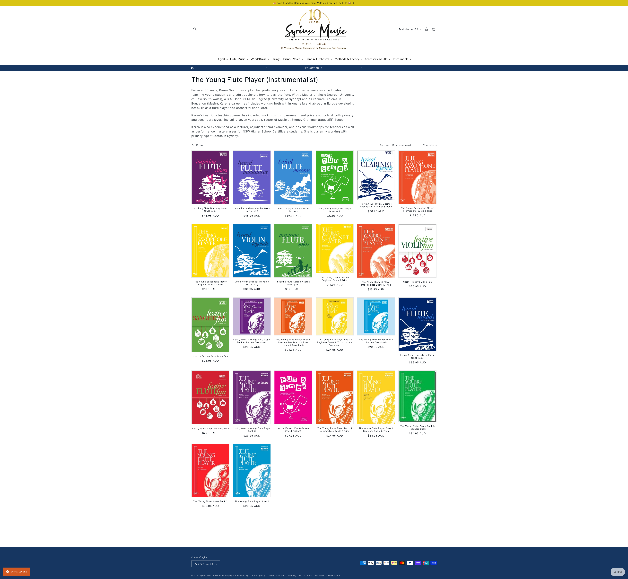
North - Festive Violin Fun (417, 282)
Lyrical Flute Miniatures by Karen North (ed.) (252, 209)
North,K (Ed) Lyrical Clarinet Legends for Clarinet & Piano (376, 205)
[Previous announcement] (266, 68)
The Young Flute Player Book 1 (252, 501)
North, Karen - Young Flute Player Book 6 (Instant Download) (252, 341)
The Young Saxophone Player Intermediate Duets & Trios (417, 209)
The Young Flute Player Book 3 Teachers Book (417, 427)
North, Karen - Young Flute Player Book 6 (252, 429)
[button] (195, 29)
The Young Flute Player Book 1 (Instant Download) (376, 341)
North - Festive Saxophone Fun (210, 356)
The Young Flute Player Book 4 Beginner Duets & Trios (376, 429)
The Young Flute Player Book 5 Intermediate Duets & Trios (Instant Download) (293, 342)
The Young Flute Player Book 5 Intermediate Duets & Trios (334, 429)
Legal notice (334, 575)
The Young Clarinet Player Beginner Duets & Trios (334, 278)
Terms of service (276, 575)
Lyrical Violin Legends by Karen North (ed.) (252, 283)
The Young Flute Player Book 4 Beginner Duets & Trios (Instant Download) (334, 342)
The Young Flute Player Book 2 (210, 501)
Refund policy (241, 575)
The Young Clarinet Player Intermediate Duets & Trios (376, 283)
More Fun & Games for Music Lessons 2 (334, 210)
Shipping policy (295, 575)
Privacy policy (258, 575)
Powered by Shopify (222, 575)
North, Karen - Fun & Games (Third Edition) (293, 429)
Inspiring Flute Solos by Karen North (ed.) (293, 283)
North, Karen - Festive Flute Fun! (210, 428)
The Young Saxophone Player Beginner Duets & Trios (210, 283)
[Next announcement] (362, 68)
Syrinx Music (206, 575)
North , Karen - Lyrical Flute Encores (293, 210)
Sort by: (384, 145)
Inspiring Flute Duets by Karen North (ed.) (210, 209)
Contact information (315, 575)
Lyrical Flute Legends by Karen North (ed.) (417, 356)
